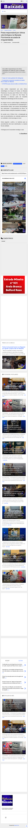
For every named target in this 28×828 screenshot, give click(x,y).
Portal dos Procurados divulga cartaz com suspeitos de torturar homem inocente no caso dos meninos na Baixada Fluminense (13, 470)
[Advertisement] (13, 55)
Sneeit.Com (16, 825)
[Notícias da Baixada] (14, 8)
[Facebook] (1, 1)
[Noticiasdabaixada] (6, 1)
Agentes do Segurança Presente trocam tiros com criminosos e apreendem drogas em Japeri (14, 537)
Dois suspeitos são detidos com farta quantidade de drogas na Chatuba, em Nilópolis (14, 515)
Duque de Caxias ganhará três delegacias (12, 78)
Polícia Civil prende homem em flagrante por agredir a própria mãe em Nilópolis (13, 347)
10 (4, 572)
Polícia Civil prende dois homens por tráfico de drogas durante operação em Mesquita (14, 450)
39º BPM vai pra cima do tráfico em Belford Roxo (14, 83)
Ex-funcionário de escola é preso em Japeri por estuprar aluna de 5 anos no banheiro (13, 558)
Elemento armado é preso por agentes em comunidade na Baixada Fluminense (14, 190)
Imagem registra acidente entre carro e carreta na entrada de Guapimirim (14, 408)
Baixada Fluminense (8, 30)
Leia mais (5, 460)
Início (2, 30)
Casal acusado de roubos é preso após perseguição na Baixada (14, 203)
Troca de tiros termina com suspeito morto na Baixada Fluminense (13, 229)
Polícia (14, 30)
